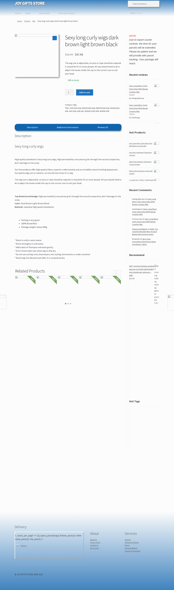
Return (127, 545)
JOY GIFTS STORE (30, 3)
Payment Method (131, 548)
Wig (33, 21)
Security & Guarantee (132, 551)
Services (127, 540)
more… (24, 545)
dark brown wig (88, 108)
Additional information (67, 127)
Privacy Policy (95, 542)
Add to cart (84, 92)
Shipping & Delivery (132, 542)
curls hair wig (75, 108)
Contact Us (94, 545)
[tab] (32, 127)
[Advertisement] (144, 351)
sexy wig (72, 111)
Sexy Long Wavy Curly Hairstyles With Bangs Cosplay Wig (144, 202)
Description (32, 127)
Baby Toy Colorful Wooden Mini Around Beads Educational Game (145, 232)
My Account (44, 12)
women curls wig (92, 111)
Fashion (27, 21)
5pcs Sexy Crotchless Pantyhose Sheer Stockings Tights (144, 242)
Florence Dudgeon (139, 229)
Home (17, 12)
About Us (93, 540)
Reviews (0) (103, 127)
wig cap (80, 111)
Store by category (66, 12)
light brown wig (102, 108)
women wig (104, 111)
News (27, 12)
